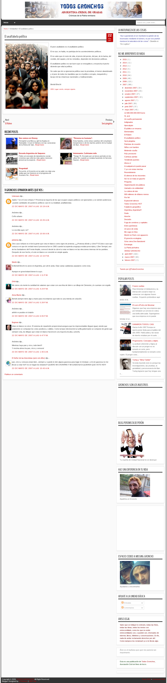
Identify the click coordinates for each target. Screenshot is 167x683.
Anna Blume (17, 295)
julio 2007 (129, 103)
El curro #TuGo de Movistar (143, 305)
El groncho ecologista (132, 238)
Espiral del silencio (131, 201)
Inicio (6, 22)
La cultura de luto (131, 191)
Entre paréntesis (130, 226)
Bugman (15, 322)
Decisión (127, 219)
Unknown (16, 196)
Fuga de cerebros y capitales (135, 222)
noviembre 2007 (131, 91)
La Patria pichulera (131, 248)
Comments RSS (158, 679)
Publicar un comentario (14, 374)
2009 (125, 78)
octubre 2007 (130, 94)
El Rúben (127, 135)
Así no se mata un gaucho (134, 179)
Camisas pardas (130, 157)
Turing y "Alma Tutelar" (141, 360)
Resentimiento (130, 172)
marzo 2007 (130, 257)
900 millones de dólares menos (136, 194)
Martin (14, 262)
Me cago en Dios (131, 232)
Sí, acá (127, 116)
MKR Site (32, 681)
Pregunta (127, 182)
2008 (125, 81)
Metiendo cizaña (130, 150)
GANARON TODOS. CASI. (143, 324)
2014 (125, 63)
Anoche (127, 216)
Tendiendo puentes (131, 160)
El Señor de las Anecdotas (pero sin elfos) (29, 358)
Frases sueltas (138, 286)
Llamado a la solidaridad (133, 188)
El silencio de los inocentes (134, 176)
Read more (39, 145)
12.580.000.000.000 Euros (134, 113)
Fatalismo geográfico (132, 207)
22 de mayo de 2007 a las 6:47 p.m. (30, 335)
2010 (125, 75)
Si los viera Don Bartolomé (134, 241)
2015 (125, 59)
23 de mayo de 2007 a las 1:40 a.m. (30, 352)
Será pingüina (129, 141)
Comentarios (128, 608)
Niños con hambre (131, 147)
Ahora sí (127, 163)
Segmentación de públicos (134, 185)
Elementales (129, 132)
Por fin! (127, 197)
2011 (125, 72)
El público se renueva (132, 128)
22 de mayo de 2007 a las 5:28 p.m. (30, 302)
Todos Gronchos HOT (133, 204)
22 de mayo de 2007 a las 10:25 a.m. (31, 220)
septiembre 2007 (131, 97)
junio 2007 (129, 107)
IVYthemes (23, 681)
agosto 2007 (130, 100)
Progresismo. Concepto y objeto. (145, 341)
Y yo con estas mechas (133, 169)
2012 (125, 69)
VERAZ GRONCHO (132, 251)
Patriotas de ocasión (132, 144)
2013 (125, 66)
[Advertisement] (62, 400)
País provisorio (130, 154)
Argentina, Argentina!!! (133, 210)
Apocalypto (128, 125)
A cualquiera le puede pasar (135, 166)
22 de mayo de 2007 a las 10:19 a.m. (31, 206)
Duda (126, 213)
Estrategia (128, 244)
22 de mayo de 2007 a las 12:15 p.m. (31, 256)
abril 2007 (129, 254)
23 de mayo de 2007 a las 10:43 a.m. (31, 368)
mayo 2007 (129, 110)
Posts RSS (146, 679)
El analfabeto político (16, 36)
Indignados (128, 122)
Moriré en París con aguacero (136, 235)
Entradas (127, 603)
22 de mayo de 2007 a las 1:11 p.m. (30, 275)
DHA (14, 281)
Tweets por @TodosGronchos (132, 269)
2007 (125, 85)
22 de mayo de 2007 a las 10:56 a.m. (31, 234)
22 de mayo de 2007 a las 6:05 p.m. (30, 316)
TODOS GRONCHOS (25, 679)
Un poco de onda (131, 229)
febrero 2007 (130, 260)
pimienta (15, 240)
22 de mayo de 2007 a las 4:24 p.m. (30, 289)
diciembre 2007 (131, 88)
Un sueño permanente (133, 119)
